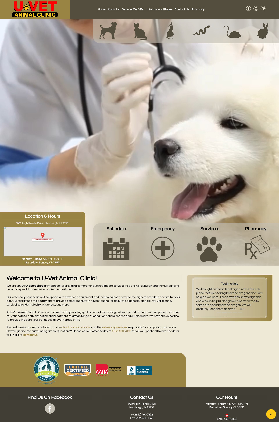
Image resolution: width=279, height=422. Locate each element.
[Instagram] (256, 8)
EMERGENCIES (227, 418)
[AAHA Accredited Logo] (108, 369)
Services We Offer (133, 9)
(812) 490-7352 (121, 331)
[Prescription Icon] (255, 248)
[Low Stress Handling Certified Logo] (46, 369)
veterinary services (114, 327)
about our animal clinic (76, 327)
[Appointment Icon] (116, 248)
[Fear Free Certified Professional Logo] (77, 369)
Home (102, 9)
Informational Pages (159, 9)
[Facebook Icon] (49, 408)
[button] (42, 237)
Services (209, 228)
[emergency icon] (227, 415)
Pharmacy (198, 9)
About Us (114, 9)
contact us (30, 334)
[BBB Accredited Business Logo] (139, 369)
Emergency (163, 228)
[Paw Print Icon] (209, 248)
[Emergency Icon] (163, 248)
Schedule (116, 228)
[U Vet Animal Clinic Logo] (35, 9)
